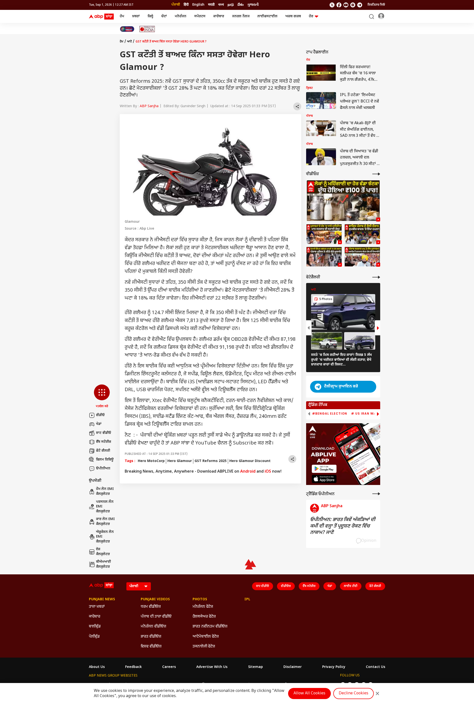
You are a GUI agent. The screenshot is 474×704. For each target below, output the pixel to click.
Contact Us (375, 667)
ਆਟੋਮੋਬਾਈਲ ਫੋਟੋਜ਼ (206, 636)
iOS (268, 471)
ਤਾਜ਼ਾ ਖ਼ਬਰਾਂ (97, 606)
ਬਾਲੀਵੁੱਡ (95, 626)
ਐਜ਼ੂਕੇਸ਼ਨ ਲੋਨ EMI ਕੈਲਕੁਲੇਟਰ (105, 537)
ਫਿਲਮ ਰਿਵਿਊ (105, 459)
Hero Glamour (179, 461)
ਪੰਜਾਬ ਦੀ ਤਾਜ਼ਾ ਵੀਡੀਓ (156, 616)
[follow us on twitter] (332, 5)
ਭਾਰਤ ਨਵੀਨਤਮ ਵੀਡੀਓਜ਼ (210, 626)
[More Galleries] (376, 277)
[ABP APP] (324, 469)
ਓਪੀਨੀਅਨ (103, 468)
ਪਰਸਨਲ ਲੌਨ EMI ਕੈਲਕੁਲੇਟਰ (105, 507)
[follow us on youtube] (346, 5)
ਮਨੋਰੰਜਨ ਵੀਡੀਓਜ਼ (153, 626)
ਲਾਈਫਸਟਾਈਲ (267, 16)
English (198, 4)
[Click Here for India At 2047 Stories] (127, 29)
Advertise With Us (211, 667)
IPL (247, 599)
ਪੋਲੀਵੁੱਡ (94, 636)
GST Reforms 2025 (211, 461)
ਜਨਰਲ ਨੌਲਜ (241, 16)
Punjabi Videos (155, 599)
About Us (97, 667)
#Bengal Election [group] (329, 414)
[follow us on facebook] (339, 5)
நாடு (231, 4)
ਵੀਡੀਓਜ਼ (286, 586)
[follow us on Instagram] (353, 5)
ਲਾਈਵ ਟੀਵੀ (350, 586)
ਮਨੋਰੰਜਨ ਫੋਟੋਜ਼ (203, 606)
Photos (200, 599)
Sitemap (255, 667)
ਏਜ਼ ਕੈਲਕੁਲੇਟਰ (103, 552)
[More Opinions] (376, 494)
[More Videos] (376, 174)
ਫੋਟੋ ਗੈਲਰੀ (103, 450)
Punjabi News (102, 599)
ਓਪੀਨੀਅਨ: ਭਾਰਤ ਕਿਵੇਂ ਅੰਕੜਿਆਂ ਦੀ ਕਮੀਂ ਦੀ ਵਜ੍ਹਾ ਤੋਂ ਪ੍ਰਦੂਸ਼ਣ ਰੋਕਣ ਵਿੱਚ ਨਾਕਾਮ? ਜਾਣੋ (342, 526)
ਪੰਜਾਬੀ (175, 4)
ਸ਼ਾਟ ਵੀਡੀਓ (103, 433)
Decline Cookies (353, 693)
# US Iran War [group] (364, 414)
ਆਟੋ (129, 42)
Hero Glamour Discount (250, 461)
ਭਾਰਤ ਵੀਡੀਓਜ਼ (151, 636)
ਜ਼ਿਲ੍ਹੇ (150, 16)
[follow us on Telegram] (360, 5)
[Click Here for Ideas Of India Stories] (147, 29)
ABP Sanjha (149, 106)
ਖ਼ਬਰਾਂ (136, 16)
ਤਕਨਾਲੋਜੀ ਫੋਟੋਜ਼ (204, 646)
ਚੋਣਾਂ (164, 16)
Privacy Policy (333, 667)
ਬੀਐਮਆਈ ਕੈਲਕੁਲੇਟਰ (103, 564)
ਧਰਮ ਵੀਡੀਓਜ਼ (151, 606)
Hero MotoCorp (151, 461)
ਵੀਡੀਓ (100, 415)
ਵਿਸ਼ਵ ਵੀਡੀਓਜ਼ (151, 646)
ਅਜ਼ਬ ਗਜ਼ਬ (293, 16)
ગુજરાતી (253, 4)
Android (248, 471)
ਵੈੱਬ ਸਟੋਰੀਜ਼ (103, 442)
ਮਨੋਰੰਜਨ (180, 16)
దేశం (240, 4)
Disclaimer (292, 667)
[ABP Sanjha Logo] (102, 17)
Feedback (133, 667)
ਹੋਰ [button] (311, 16)
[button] (102, 396)
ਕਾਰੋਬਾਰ (218, 16)
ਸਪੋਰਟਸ (199, 16)
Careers (169, 667)
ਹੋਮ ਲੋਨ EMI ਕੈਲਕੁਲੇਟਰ (105, 491)
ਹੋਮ (122, 16)
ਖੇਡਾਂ (98, 424)
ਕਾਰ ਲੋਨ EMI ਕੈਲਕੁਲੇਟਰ (105, 521)
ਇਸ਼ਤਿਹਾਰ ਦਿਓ (376, 5)
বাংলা (221, 4)
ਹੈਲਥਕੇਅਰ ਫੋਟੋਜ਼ (204, 616)
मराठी (211, 4)
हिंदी (186, 4)
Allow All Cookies (309, 693)
